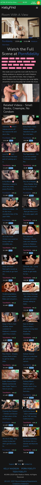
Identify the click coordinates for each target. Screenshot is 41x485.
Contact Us (28, 464)
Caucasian (5, 58)
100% (17, 41)
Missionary (27, 61)
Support (12, 464)
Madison (34, 41)
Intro (21, 65)
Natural (23, 58)
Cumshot (16, 65)
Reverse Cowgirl (29, 65)
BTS (24, 68)
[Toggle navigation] (37, 7)
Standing (4, 68)
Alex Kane (5, 45)
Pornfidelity (7, 41)
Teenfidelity (7, 165)
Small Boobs (30, 58)
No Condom (12, 61)
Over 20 (12, 58)
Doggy (33, 61)
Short (17, 58)
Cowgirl (4, 65)
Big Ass (19, 68)
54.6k (26, 41)
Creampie (4, 61)
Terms (19, 464)
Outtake (29, 68)
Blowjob (19, 61)
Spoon (10, 65)
